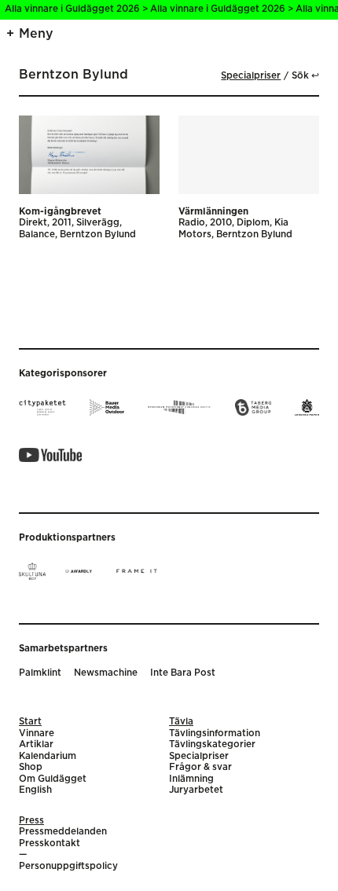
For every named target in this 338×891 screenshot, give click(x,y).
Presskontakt (49, 843)
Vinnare (36, 733)
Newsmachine (106, 673)
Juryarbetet (196, 790)
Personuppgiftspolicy (68, 866)
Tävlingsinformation (214, 733)
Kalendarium (47, 756)
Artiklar (36, 744)
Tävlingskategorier (212, 744)
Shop (30, 767)
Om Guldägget (52, 779)
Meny (36, 34)
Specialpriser (251, 76)
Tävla (181, 721)
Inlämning (191, 779)
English (35, 790)
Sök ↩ (305, 76)
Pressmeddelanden (63, 831)
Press (31, 820)
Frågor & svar (200, 767)
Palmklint (40, 673)
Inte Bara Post (182, 673)
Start (30, 721)
